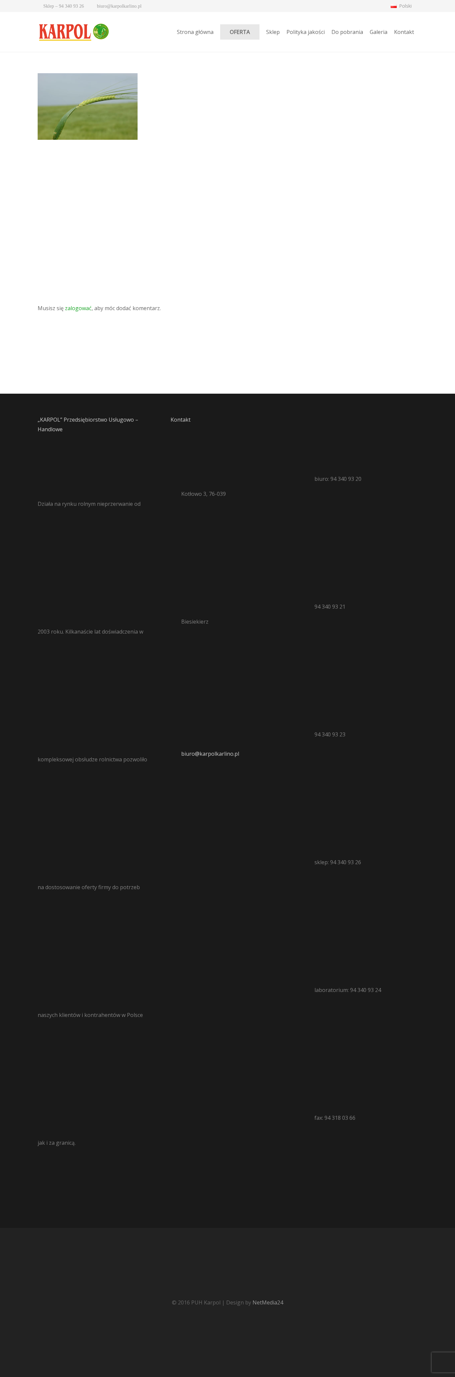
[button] (404, 6)
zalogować (78, 308)
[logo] (73, 32)
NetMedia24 (267, 1302)
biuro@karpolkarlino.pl (210, 753)
